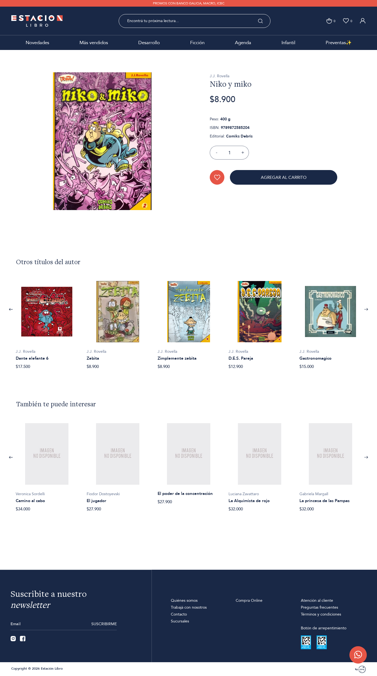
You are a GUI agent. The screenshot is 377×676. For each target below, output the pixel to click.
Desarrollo (149, 42)
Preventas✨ (339, 42)
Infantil (288, 42)
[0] (329, 21)
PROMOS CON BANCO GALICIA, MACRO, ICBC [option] (188, 3)
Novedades (37, 42)
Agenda (243, 42)
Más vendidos (93, 42)
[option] (47, 322)
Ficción (197, 42)
